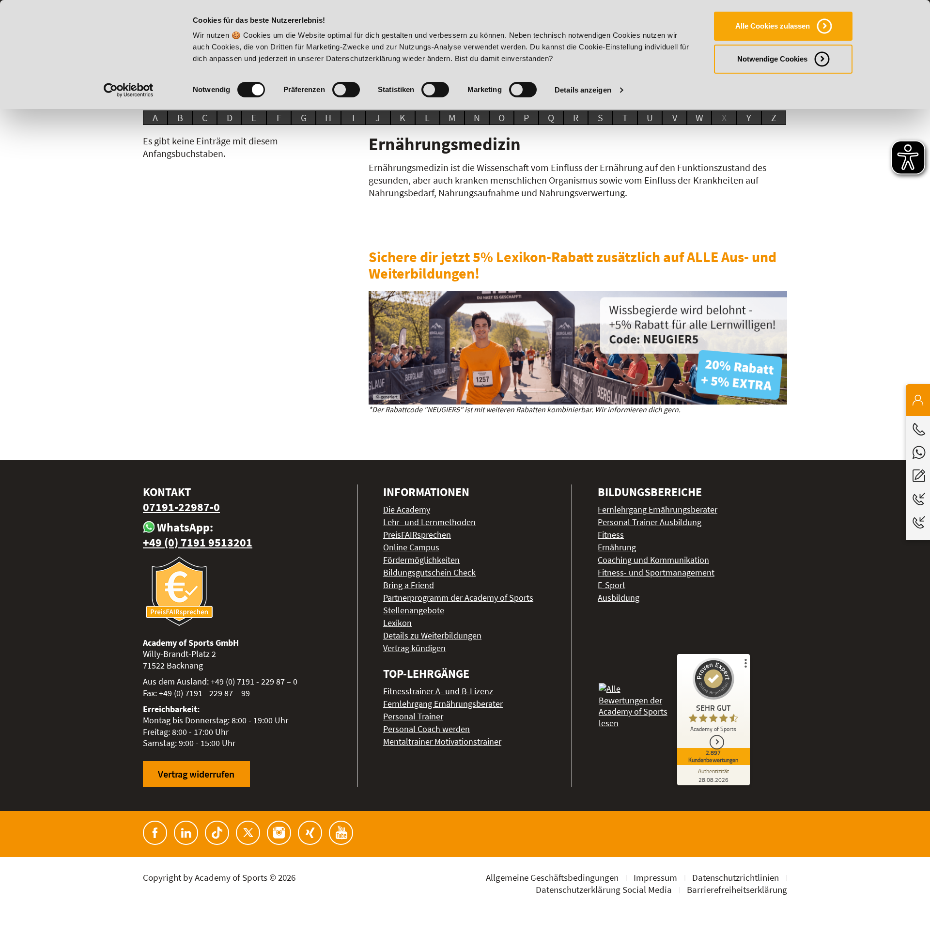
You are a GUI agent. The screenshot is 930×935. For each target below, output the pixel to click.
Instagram (279, 833)
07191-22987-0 (181, 506)
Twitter (248, 833)
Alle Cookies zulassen (772, 26)
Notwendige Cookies (772, 59)
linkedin (186, 833)
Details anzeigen (583, 90)
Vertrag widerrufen (196, 774)
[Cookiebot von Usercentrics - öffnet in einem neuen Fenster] (128, 90)
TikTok (217, 833)
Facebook (155, 833)
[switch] (346, 89)
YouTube (341, 833)
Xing (310, 833)
